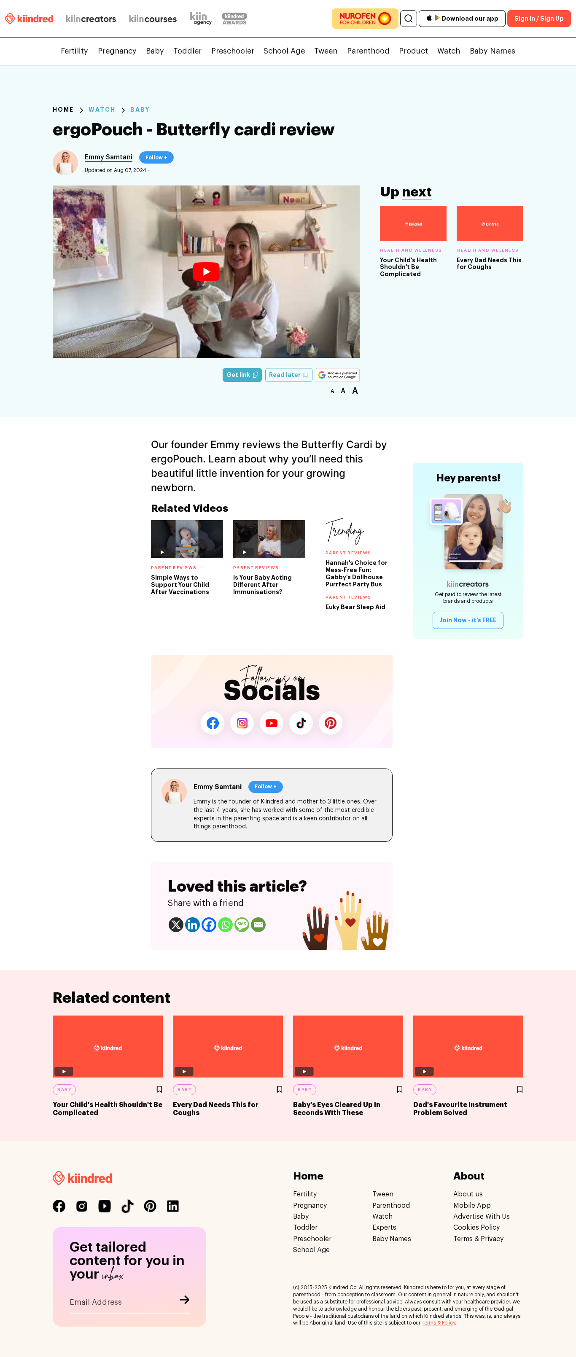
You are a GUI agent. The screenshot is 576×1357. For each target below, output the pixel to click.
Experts (384, 1227)
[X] (176, 924)
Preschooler (232, 51)
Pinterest (330, 723)
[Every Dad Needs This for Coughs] (490, 223)
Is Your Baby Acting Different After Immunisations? (262, 585)
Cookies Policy (476, 1227)
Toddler (187, 51)
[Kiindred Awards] (234, 19)
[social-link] (59, 1206)
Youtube (271, 723)
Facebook (212, 723)
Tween (325, 51)
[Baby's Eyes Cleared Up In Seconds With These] (348, 1047)
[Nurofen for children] (365, 18)
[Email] (258, 924)
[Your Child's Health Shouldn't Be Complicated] (413, 223)
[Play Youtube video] (206, 271)
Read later (285, 375)
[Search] (408, 18)
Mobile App (472, 1205)
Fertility (74, 51)
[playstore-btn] (437, 18)
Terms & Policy (438, 1322)
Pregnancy (117, 51)
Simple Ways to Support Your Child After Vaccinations (180, 585)
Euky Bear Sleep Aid (355, 607)
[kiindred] (29, 18)
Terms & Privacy (478, 1239)
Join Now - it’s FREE (468, 620)
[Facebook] (209, 924)
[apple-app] (429, 18)
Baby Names (492, 51)
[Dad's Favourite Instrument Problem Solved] (468, 1047)
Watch (448, 51)
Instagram (242, 723)
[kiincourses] (153, 18)
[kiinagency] (202, 18)
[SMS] (241, 924)
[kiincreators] (91, 18)
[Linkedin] (192, 924)
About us (468, 1194)
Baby (155, 51)
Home (63, 110)
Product (413, 51)
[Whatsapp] (225, 924)
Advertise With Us (481, 1216)
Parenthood (368, 51)
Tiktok (301, 723)
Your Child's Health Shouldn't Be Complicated (408, 267)
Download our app (470, 18)
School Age (284, 51)
